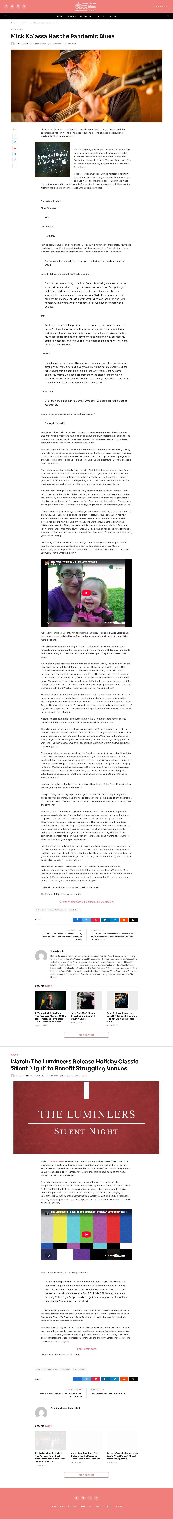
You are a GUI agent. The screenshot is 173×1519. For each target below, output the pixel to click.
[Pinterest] (14, 159)
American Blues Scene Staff (29, 1076)
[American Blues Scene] (86, 6)
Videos (14, 1055)
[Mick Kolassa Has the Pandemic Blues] (86, 86)
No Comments (56, 44)
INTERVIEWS (86, 16)
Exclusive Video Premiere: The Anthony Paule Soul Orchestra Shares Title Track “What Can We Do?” (50, 1457)
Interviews (17, 30)
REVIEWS (72, 16)
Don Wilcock (23, 44)
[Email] (14, 165)
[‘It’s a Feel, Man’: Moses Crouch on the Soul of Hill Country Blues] (86, 1000)
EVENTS (100, 16)
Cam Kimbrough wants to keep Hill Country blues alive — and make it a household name (122, 1017)
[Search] (168, 16)
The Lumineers (79, 1369)
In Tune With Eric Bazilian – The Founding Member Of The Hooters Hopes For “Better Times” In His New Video (50, 1017)
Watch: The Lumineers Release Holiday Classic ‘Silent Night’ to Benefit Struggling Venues (62, 937)
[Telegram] (14, 153)
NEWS (60, 16)
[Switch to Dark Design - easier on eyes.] (163, 16)
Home (53, 1506)
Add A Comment (86, 1035)
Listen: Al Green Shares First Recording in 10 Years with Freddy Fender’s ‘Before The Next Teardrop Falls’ (112, 937)
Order (86, 901)
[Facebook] (14, 136)
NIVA (38, 1369)
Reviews (72, 1506)
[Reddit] (14, 148)
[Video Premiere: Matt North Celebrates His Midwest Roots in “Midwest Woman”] (86, 1440)
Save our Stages (50, 1369)
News (62, 1506)
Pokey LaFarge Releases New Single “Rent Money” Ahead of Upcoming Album (122, 1456)
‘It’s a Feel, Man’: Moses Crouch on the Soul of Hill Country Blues (84, 1016)
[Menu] (5, 16)
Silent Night (65, 1369)
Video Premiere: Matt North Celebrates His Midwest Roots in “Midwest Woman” (85, 1456)
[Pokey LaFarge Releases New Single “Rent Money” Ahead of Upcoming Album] (122, 1440)
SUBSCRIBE (161, 6)
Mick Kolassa (74, 910)
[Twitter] (14, 142)
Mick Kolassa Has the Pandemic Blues (109, 1393)
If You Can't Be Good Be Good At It (51, 910)
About (119, 1506)
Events (98, 1506)
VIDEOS (112, 16)
